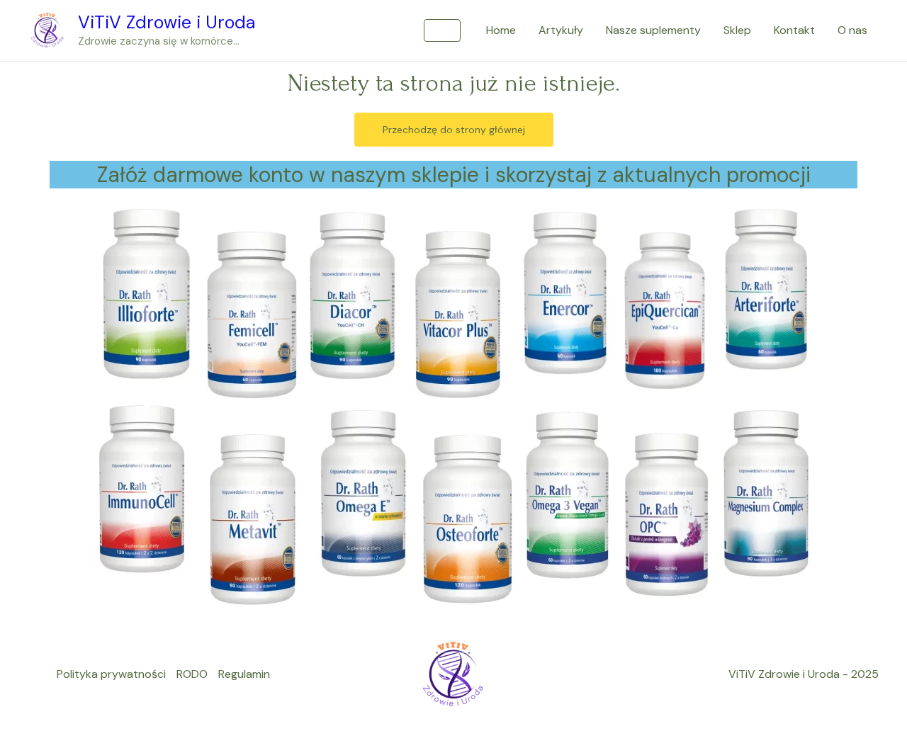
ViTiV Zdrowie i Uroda (167, 22)
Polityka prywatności (111, 674)
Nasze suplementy (653, 30)
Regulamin (244, 674)
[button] (442, 30)
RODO (192, 674)
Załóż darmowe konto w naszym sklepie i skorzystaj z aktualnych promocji (454, 174)
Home (501, 30)
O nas (852, 30)
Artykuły (561, 30)
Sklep (737, 30)
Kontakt (794, 30)
